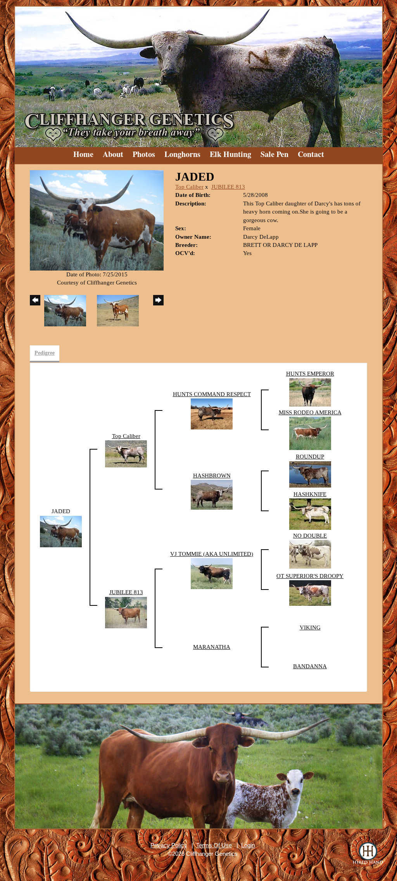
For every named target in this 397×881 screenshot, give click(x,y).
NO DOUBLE (310, 536)
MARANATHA (211, 647)
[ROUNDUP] (310, 474)
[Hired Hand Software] (368, 853)
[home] (198, 73)
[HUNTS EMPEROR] (310, 392)
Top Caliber (189, 187)
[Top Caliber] (126, 453)
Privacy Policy (168, 845)
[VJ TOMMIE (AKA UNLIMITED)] (212, 573)
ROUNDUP (310, 456)
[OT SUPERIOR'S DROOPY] (310, 593)
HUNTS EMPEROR (310, 374)
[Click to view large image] (97, 220)
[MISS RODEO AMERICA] (310, 432)
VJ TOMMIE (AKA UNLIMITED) (211, 554)
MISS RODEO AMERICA (310, 412)
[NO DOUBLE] (310, 554)
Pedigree (45, 353)
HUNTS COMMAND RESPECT (212, 394)
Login (248, 845)
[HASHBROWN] (212, 494)
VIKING (310, 627)
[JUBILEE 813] (126, 612)
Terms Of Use (214, 845)
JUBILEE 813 (228, 187)
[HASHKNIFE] (310, 513)
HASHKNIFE (309, 494)
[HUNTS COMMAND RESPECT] (212, 413)
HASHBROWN (212, 475)
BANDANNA (310, 666)
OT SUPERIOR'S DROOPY (309, 576)
